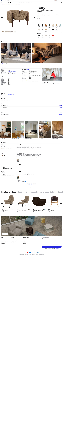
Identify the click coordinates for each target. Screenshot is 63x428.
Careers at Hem (3, 242)
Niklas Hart (10, 63)
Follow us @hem (3, 243)
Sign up (10, 0)
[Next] (34, 17)
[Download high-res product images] (15, 31)
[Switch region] (2, 0)
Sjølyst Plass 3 (3, 63)
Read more (38, 16)
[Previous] (2, 17)
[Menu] (2, 3)
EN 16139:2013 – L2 (11, 94)
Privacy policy (57, 248)
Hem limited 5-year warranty (12, 71)
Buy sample (27, 69)
